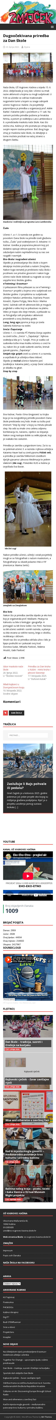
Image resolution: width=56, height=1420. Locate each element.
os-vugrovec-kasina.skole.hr (37, 1236)
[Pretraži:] (28, 735)
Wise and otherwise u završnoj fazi (27, 1120)
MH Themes (46, 1417)
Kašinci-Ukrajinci (10, 1312)
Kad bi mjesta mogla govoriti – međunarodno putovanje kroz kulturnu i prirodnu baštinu (24, 1154)
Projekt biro (8, 1332)
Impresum (8, 1250)
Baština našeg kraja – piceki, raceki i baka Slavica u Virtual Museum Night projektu (27, 1192)
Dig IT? (6, 1317)
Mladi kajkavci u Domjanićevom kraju (13, 686)
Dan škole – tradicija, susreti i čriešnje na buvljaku (23, 1043)
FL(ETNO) (9, 1009)
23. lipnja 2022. (12, 47)
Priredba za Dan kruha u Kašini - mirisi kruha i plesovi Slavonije (39, 669)
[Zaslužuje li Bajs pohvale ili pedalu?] (28, 761)
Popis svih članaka (12, 1255)
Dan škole (16, 713)
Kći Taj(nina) (8, 1297)
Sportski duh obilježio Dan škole (18, 1373)
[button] (51, 26)
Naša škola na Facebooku (19, 1262)
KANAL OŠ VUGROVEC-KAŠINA (19, 849)
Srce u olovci (9, 1327)
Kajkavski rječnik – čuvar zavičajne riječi (27, 1081)
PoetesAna (8, 1302)
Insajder (7, 1337)
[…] (15, 830)
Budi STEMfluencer (12, 1322)
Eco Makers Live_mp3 (27, 1003)
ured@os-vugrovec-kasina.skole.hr (19, 1230)
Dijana (27, 47)
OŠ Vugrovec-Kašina (10, 1003)
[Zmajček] (28, 21)
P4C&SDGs (8, 1307)
